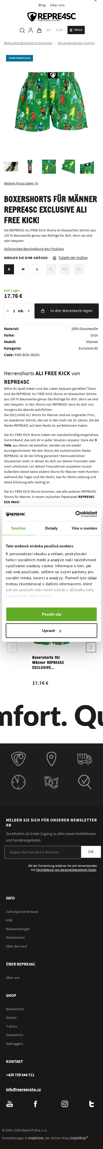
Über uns (57, 5)
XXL (65, 269)
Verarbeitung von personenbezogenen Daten (66, 870)
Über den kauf (16, 946)
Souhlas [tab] (18, 528)
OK (91, 851)
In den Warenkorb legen (71, 310)
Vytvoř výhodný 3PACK (19, 58)
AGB (9, 920)
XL (51, 269)
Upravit (48, 630)
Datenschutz (15, 937)
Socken (11, 1017)
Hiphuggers (14, 1044)
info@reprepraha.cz (23, 1089)
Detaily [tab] (51, 528)
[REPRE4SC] (51, 17)
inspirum (36, 1137)
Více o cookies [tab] (84, 528)
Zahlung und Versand (22, 912)
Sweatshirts (14, 1035)
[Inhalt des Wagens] (39, 30)
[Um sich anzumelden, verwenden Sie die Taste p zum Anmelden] (30, 30)
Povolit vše (51, 614)
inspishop (79, 1137)
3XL (79, 269)
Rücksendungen (18, 929)
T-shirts (11, 1026)
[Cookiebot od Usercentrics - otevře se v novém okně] (75, 514)
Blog (42, 5)
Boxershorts (15, 1009)
